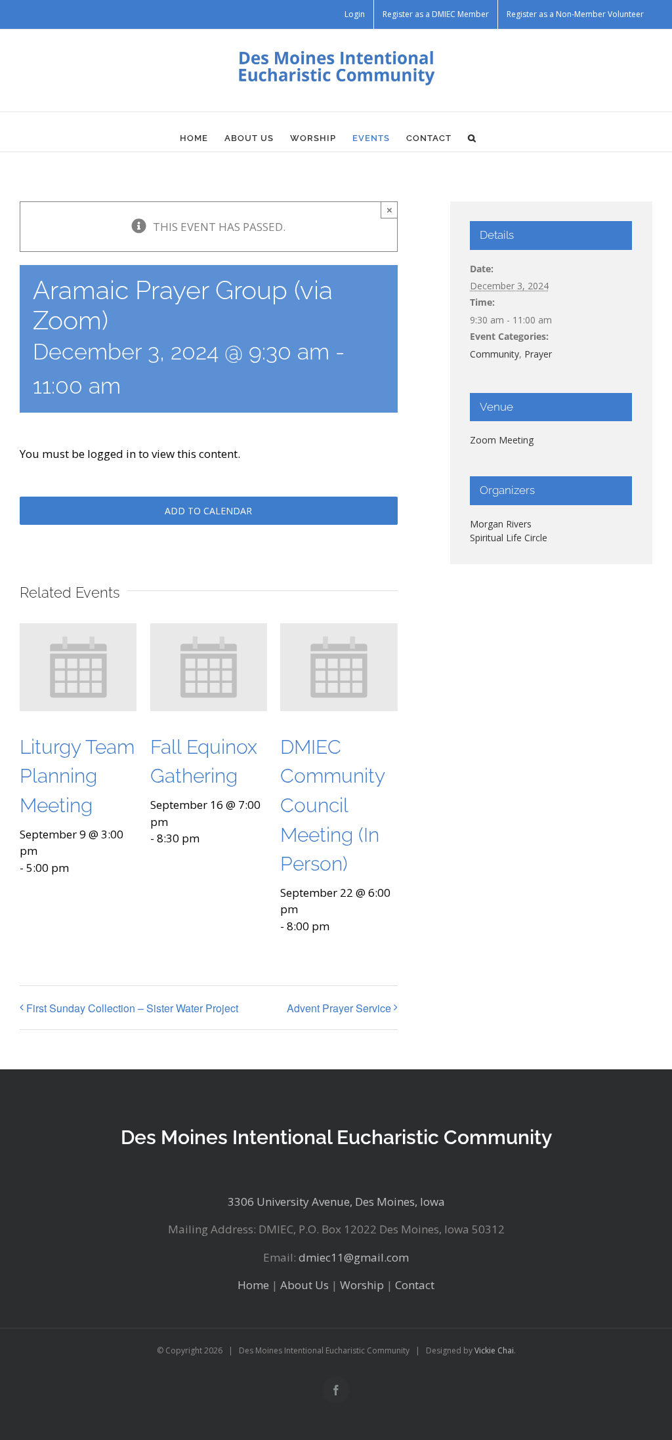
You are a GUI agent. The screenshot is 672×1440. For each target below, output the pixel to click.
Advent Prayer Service (339, 1008)
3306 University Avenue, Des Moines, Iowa (336, 1201)
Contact (414, 1284)
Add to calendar (208, 510)
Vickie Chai (494, 1350)
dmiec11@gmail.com (354, 1257)
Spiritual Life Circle (508, 537)
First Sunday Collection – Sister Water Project (132, 1008)
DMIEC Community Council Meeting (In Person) (332, 805)
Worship (362, 1284)
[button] (472, 138)
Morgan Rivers (501, 524)
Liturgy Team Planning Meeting (77, 776)
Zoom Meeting (502, 440)
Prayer (538, 354)
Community (494, 354)
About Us (304, 1284)
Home (253, 1284)
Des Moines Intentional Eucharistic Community (336, 1137)
